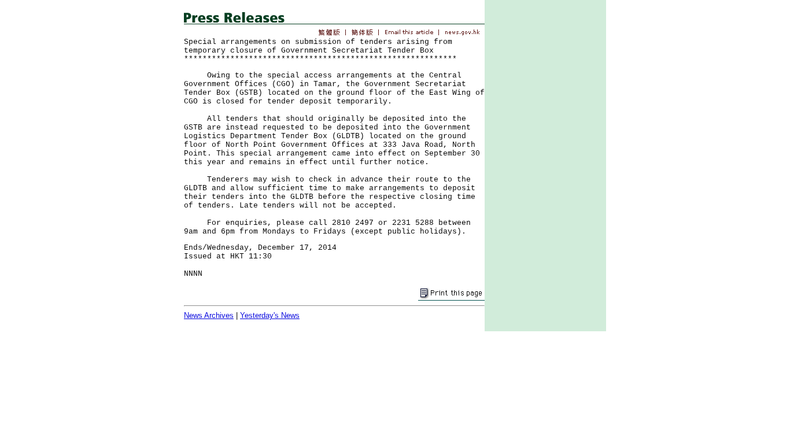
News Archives (209, 315)
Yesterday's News (270, 315)
